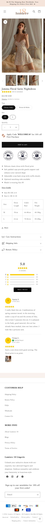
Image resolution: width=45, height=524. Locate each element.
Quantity (5, 122)
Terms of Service (11, 448)
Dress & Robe (25, 108)
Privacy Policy (10, 442)
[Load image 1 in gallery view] (11, 80)
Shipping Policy (10, 394)
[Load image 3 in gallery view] (34, 80)
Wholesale (8, 410)
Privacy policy (25, 517)
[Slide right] (42, 81)
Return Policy (10, 399)
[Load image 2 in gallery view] (22, 80)
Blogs (7, 437)
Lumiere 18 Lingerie (14, 514)
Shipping (4, 99)
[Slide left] (2, 81)
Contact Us (9, 416)
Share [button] (6, 227)
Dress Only (8, 107)
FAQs (7, 405)
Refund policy (15, 517)
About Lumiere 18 (11, 431)
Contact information (29, 521)
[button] (4, 11)
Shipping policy (16, 521)
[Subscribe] (37, 495)
